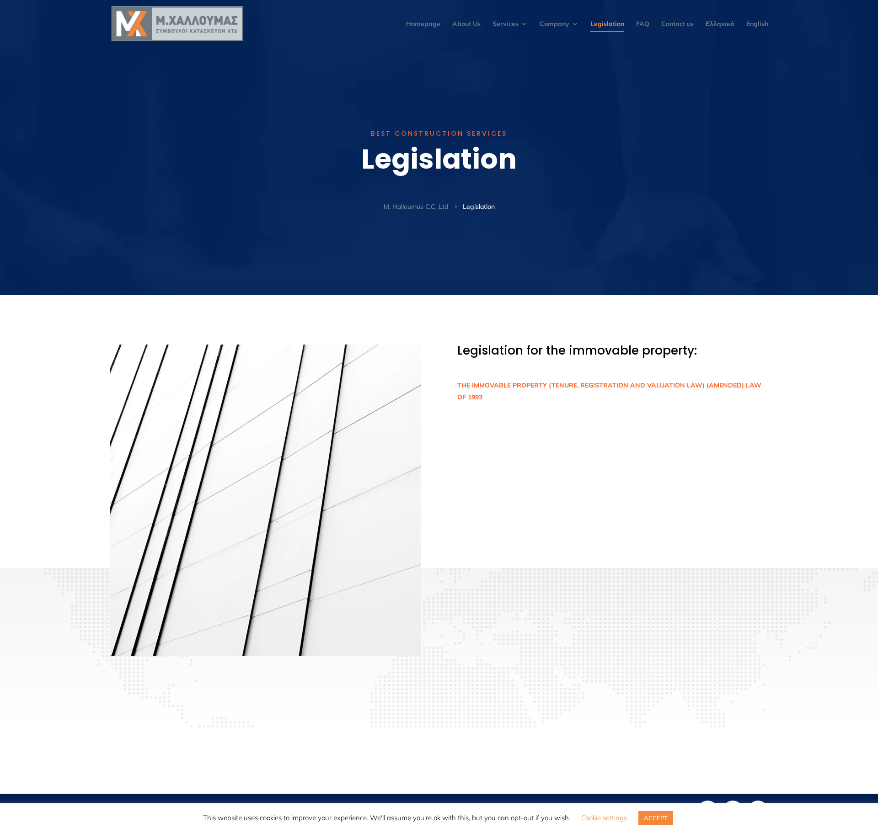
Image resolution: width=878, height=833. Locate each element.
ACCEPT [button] (656, 818)
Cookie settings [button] (604, 817)
